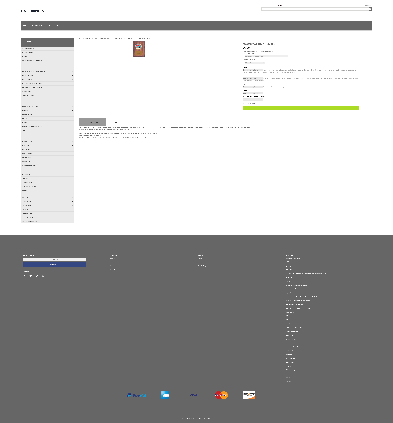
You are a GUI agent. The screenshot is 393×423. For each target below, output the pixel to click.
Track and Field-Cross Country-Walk (295, 304)
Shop (25, 26)
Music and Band (27, 169)
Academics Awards (28, 48)
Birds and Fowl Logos (291, 370)
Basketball (26, 68)
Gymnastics (26, 134)
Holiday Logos (289, 281)
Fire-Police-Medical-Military (293, 331)
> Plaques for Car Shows (112, 38)
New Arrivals (37, 26)
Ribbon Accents (290, 312)
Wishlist (200, 258)
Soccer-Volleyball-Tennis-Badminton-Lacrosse (298, 300)
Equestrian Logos (290, 362)
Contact (58, 26)
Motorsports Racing (29, 165)
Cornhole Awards (28, 95)
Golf (23, 130)
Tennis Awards (27, 201)
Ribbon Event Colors (291, 320)
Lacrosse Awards (27, 142)
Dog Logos (288, 381)
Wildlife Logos (289, 354)
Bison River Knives (27, 79)
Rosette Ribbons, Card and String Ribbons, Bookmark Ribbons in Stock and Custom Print (45, 173)
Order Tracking (202, 266)
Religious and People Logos (292, 262)
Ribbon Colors (289, 316)
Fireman (24, 118)
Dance (24, 99)
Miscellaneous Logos (291, 339)
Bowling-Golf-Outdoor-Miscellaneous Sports (297, 289)
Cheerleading (26, 91)
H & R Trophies (32, 11)
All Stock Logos (289, 377)
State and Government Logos (293, 269)
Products (30, 42)
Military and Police (28, 157)
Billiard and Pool (27, 75)
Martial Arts (26, 149)
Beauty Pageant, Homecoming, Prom (33, 72)
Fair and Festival (27, 114)
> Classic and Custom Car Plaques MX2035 (135, 38)
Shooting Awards (28, 182)
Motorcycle (26, 161)
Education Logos (290, 335)
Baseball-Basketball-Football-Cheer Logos (296, 285)
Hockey (24, 138)
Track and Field (27, 205)
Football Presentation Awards (32, 126)
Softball (25, 194)
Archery (24, 56)
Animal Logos (289, 374)
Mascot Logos (289, 343)
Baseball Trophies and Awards (32, 64)
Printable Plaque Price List (292, 323)
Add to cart (301, 108)
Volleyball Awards (28, 217)
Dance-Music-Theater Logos (293, 347)
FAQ (111, 266)
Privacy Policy (113, 269)
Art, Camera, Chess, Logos (292, 350)
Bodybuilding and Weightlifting (32, 83)
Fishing (24, 122)
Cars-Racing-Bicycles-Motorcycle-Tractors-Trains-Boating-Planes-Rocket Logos (306, 273)
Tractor (25, 209)
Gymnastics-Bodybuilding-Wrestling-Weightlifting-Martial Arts (302, 296)
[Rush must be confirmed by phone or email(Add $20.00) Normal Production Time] (266, 56)
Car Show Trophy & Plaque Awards (33, 87)
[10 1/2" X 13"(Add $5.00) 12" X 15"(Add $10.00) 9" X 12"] (254, 62)
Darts (24, 103)
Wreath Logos (289, 277)
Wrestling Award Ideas (29, 221)
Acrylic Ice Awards (28, 52)
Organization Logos (290, 293)
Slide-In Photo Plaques (29, 186)
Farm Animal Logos (290, 358)
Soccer (24, 190)
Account (280, 5)
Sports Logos (289, 266)
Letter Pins (25, 145)
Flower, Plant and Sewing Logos (294, 327)
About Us (112, 258)
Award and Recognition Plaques (32, 60)
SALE (48, 26)
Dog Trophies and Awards (30, 107)
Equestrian (25, 110)
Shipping (25, 178)
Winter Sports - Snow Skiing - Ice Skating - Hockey (298, 308)
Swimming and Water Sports (293, 258)
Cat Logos (288, 366)
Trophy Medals (27, 213)
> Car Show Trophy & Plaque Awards (91, 38)
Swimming (25, 198)
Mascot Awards (27, 153)
